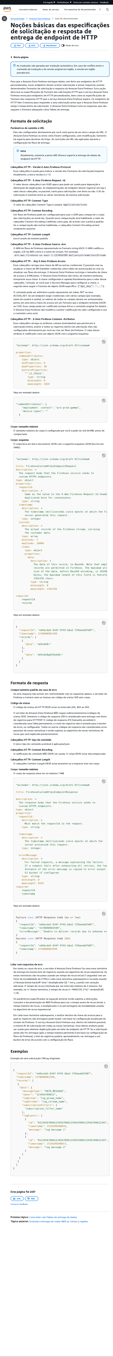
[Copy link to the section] (8, 121)
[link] (66, 18)
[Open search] (107, 9)
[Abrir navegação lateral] (4, 18)
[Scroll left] (17, 9)
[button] (19, 57)
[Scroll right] (100, 9)
